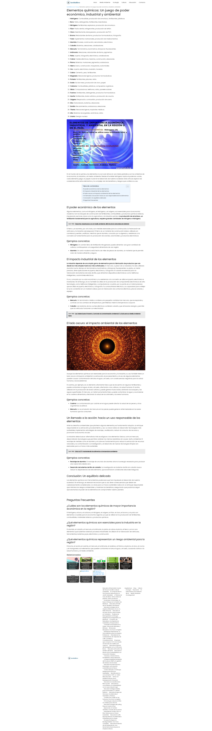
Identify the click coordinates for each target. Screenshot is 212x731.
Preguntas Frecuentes (90, 200)
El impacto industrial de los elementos (96, 191)
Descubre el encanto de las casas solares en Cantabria (111, 612)
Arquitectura (128, 588)
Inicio (95, 2)
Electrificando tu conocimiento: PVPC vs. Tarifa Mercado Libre (111, 675)
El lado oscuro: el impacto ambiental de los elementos (101, 193)
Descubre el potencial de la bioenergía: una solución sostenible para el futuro (111, 666)
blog (134, 588)
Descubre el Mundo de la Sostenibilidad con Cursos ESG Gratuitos (112, 652)
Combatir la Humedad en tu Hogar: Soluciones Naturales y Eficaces (112, 626)
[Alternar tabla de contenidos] (127, 186)
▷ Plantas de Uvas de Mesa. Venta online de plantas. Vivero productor (112, 596)
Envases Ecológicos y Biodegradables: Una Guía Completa (110, 721)
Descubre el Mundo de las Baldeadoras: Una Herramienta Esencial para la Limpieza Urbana (112, 726)
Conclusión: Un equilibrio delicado (94, 198)
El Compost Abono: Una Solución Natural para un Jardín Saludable (112, 593)
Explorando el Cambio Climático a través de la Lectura (112, 708)
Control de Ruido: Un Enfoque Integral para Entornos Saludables (112, 671)
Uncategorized (130, 595)
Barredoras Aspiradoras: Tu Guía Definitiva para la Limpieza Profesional (112, 633)
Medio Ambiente (105, 2)
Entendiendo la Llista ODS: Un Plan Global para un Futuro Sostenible (112, 713)
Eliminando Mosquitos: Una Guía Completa (112, 629)
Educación (132, 2)
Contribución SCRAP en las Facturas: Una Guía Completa (111, 698)
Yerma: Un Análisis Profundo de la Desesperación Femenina (111, 678)
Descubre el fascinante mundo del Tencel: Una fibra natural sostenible (112, 589)
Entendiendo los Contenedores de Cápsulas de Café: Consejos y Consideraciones (112, 637)
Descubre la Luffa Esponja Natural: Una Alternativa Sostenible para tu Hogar (112, 716)
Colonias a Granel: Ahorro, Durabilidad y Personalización (111, 656)
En (141, 590)
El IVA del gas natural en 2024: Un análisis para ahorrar (112, 702)
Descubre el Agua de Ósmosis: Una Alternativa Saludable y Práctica (112, 694)
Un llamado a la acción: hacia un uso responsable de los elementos (106, 196)
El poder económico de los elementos (96, 189)
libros (127, 593)
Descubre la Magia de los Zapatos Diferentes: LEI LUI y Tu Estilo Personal (111, 609)
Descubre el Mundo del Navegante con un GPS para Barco (112, 647)
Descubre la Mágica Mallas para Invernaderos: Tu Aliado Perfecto (111, 690)
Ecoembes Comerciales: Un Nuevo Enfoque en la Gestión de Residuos (112, 602)
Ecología (116, 2)
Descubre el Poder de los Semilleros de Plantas (111, 604)
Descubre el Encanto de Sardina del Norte (112, 649)
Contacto (142, 2)
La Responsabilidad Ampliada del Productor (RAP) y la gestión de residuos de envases (112, 661)
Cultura (124, 2)
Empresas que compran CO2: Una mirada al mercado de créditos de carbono (112, 642)
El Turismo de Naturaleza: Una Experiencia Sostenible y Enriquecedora (111, 621)
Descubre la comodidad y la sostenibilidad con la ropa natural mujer (112, 685)
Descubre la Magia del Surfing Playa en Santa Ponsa (112, 705)
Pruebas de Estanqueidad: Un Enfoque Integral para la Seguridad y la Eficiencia (112, 616)
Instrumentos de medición (134, 591)
